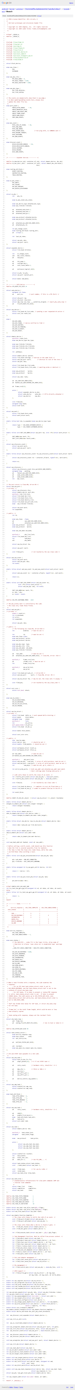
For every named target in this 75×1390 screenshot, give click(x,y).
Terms (21, 1387)
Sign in (71, 3)
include (66, 9)
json (71, 1387)
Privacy (16, 1387)
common (19, 9)
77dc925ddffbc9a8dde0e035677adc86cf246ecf (42, 9)
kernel (12, 9)
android (5, 9)
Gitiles (11, 1387)
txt (67, 1387)
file (39, 16)
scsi (3, 11)
